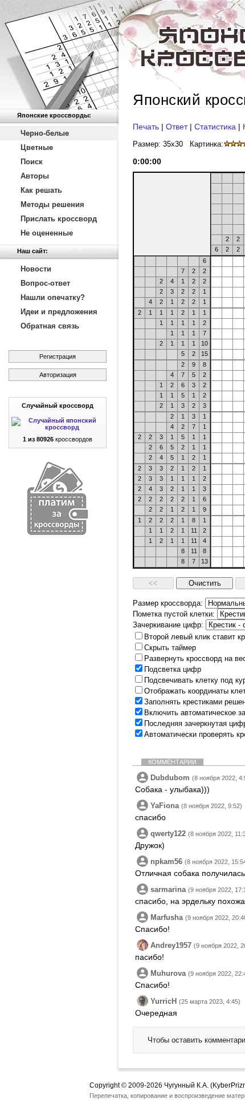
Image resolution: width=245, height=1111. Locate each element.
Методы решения (52, 204)
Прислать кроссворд (59, 218)
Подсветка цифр (172, 669)
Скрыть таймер (170, 647)
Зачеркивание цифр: (168, 625)
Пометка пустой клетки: (174, 614)
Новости (36, 269)
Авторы (35, 176)
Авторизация (57, 374)
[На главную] (59, 55)
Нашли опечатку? (53, 297)
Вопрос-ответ (45, 283)
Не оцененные (47, 233)
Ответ (176, 126)
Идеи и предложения (59, 311)
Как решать (41, 190)
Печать (146, 126)
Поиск (32, 161)
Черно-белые (45, 133)
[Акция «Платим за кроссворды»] (57, 532)
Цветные (37, 147)
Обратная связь (50, 326)
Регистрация (57, 356)
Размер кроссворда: (168, 603)
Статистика (215, 126)
